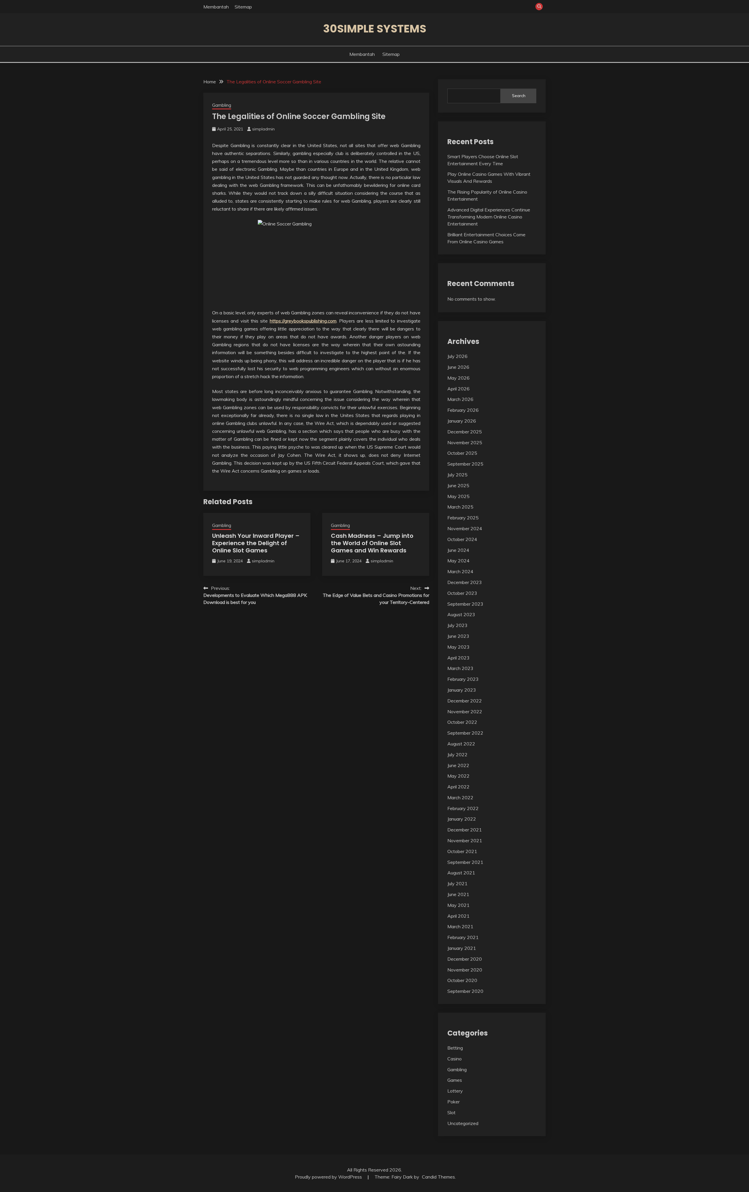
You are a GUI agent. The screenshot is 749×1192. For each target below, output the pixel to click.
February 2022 (463, 808)
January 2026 (461, 421)
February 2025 (463, 518)
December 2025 (464, 432)
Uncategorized (462, 1123)
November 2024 (464, 528)
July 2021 (457, 883)
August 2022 (461, 744)
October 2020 (462, 980)
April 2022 (458, 787)
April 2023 (458, 658)
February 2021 (463, 937)
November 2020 (464, 970)
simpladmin (263, 129)
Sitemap (243, 7)
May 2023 (458, 647)
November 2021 (464, 840)
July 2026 (457, 356)
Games (454, 1080)
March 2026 (460, 399)
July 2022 (457, 754)
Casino (454, 1059)
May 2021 (458, 905)
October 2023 (462, 593)
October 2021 (462, 851)
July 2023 (457, 625)
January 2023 (461, 690)
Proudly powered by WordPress (329, 1177)
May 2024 (458, 561)
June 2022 (458, 765)
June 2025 (458, 485)
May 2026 (458, 378)
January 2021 (461, 948)
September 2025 (465, 464)
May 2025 (458, 496)
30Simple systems (374, 28)
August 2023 (461, 614)
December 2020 (464, 959)
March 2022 (460, 797)
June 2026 (458, 367)
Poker (453, 1102)
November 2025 (464, 442)
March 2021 (460, 926)
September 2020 (465, 991)
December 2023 (464, 582)
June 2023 (458, 636)
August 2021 (461, 873)
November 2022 (464, 711)
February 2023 (463, 679)
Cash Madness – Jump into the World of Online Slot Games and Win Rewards (372, 543)
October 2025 (462, 453)
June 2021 (458, 894)
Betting (455, 1048)
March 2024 (460, 571)
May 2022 (458, 776)
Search (518, 95)
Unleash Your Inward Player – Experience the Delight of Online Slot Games (256, 543)
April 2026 (458, 389)
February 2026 (463, 410)
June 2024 (458, 550)
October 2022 (462, 722)
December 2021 (464, 830)
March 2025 (460, 507)
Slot (451, 1112)
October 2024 (462, 539)
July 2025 (457, 475)
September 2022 (465, 733)
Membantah (216, 7)
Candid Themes (438, 1177)
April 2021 (458, 916)
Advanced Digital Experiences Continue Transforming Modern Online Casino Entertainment (488, 217)
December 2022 (464, 701)
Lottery (455, 1091)
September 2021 (465, 862)
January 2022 (461, 819)
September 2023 (465, 604)
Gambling (221, 105)
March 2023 (460, 668)
